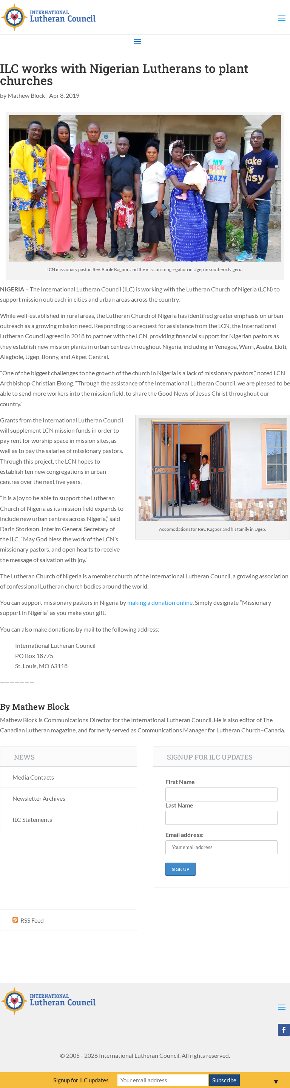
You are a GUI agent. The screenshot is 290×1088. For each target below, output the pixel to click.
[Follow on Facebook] (284, 1030)
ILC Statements (32, 819)
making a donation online (160, 602)
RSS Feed (31, 920)
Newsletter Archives (38, 798)
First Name (180, 781)
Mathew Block (26, 95)
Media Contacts (33, 777)
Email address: (184, 834)
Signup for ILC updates (81, 1080)
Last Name (179, 805)
